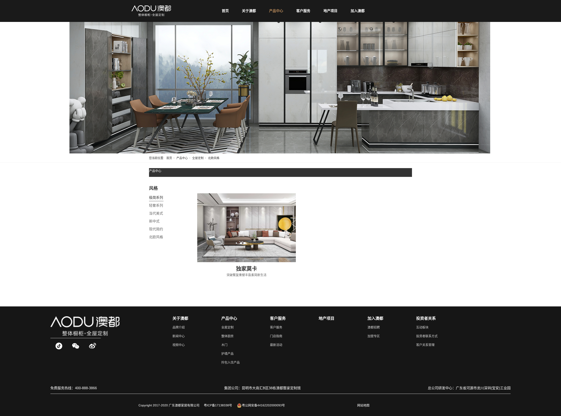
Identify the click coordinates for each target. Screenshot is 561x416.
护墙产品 (227, 353)
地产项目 (330, 11)
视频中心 (178, 345)
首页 (225, 11)
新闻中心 (178, 336)
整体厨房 (227, 336)
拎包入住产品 (230, 362)
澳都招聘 (373, 327)
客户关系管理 (425, 345)
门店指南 (276, 336)
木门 (224, 345)
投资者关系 (426, 318)
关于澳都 (249, 11)
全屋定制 (198, 158)
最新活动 (276, 345)
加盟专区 (373, 336)
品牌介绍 (178, 327)
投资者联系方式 (427, 336)
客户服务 (303, 11)
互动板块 (422, 327)
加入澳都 (358, 11)
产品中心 (276, 11)
